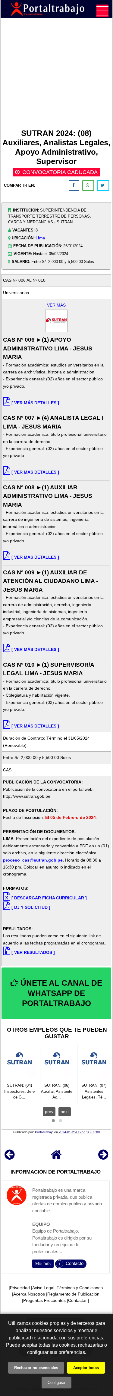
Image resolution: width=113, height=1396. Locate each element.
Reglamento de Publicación (73, 1294)
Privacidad (20, 1287)
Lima (40, 238)
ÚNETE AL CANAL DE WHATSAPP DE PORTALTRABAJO (60, 993)
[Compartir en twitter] (103, 185)
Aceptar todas (86, 1367)
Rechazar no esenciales (36, 1367)
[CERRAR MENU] (102, 11)
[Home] (56, 1157)
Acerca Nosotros (29, 1294)
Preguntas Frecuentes (44, 1300)
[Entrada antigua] (103, 1157)
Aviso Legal (43, 1287)
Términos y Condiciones (80, 1287)
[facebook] (74, 185)
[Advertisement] (56, 74)
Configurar (56, 1382)
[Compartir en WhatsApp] (88, 185)
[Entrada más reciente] (9, 1157)
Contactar (77, 1300)
